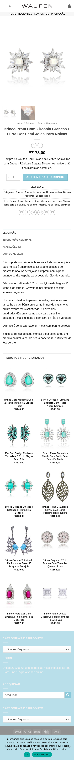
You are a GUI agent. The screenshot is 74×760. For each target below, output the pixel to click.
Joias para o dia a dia (14, 204)
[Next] (66, 63)
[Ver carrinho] (69, 6)
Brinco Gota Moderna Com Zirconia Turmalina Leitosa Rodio (19, 402)
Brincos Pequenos (47, 123)
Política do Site (42, 754)
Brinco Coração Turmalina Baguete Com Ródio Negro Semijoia (55, 402)
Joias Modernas (43, 201)
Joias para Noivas (61, 201)
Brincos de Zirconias (34, 192)
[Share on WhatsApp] (21, 212)
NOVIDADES (25, 14)
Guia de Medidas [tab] (13, 254)
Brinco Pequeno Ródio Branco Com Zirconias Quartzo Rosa (55, 563)
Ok (27, 754)
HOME (12, 14)
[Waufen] (37, 6)
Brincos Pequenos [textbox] (36, 649)
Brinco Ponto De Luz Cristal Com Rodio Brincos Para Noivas (55, 616)
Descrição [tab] (9, 233)
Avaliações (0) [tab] (12, 247)
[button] (5, 6)
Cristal (13, 201)
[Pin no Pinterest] (46, 212)
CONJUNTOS (41, 14)
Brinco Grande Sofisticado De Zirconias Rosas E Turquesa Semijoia (19, 563)
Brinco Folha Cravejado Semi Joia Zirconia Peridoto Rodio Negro (55, 510)
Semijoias (65, 204)
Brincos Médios (54, 192)
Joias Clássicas (25, 201)
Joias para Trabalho (36, 204)
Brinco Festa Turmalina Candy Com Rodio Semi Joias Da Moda (55, 456)
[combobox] (37, 649)
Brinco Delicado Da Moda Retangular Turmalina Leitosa (19, 510)
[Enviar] (68, 695)
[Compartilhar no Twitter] (34, 212)
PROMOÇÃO (58, 14)
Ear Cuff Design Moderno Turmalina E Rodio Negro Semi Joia (19, 456)
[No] (69, 748)
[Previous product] (40, 145)
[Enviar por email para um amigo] (40, 212)
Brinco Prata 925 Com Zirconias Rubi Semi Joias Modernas (19, 616)
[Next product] (33, 145)
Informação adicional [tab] (17, 240)
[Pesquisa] (10, 6)
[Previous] (8, 63)
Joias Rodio (53, 204)
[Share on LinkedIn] (52, 212)
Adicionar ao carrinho (45, 177)
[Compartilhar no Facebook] (27, 212)
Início (20, 123)
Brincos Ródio (43, 196)
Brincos (30, 123)
